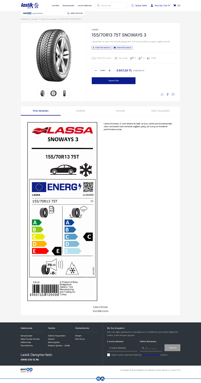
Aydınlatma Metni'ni (151, 355)
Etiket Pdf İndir (100, 307)
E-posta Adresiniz (115, 341)
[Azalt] (95, 70)
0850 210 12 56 (76, 13)
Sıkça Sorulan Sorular (30, 339)
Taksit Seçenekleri (160, 110)
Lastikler (55, 5)
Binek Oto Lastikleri (49, 19)
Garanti (51, 339)
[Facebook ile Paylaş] (167, 94)
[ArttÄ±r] (109, 70)
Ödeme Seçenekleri (56, 335)
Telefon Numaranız (148, 341)
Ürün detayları (41, 110)
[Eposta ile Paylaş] (173, 94)
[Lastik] (30, 5)
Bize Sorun (80, 339)
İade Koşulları (54, 342)
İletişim (78, 335)
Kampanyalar (68, 5)
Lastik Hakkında (85, 5)
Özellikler (80, 110)
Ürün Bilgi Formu (100, 311)
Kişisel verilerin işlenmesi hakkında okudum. (140, 355)
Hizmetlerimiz (27, 345)
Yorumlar (120, 110)
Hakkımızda (26, 342)
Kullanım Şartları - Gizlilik (59, 345)
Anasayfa (24, 19)
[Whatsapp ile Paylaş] (162, 94)
